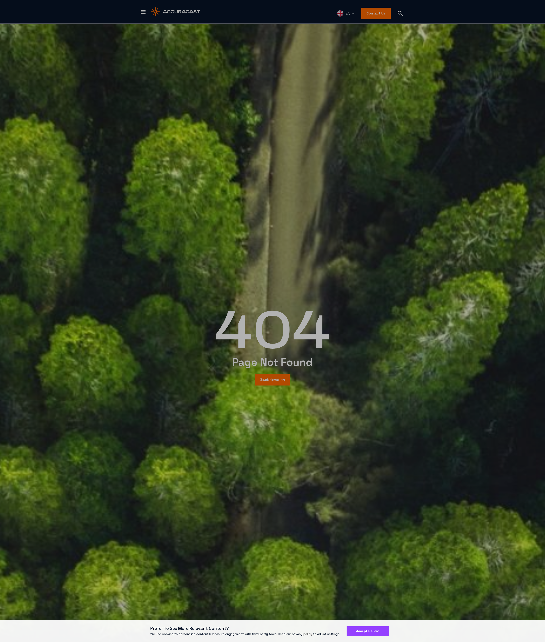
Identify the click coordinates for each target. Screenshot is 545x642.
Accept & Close (368, 631)
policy (307, 634)
